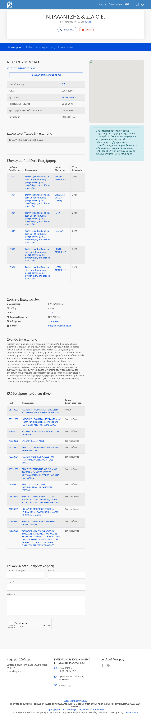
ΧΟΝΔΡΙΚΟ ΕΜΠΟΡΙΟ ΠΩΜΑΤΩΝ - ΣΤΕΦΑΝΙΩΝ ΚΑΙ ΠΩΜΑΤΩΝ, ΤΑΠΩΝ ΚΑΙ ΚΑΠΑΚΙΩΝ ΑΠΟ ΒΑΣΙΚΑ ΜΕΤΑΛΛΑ (41, 499)
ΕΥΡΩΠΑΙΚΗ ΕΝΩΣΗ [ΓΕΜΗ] (60, 197)
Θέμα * (10, 582)
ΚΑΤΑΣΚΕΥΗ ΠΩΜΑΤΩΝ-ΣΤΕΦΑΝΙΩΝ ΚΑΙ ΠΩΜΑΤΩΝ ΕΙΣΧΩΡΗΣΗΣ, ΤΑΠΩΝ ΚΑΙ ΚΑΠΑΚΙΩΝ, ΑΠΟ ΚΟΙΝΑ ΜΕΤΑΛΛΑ (41, 422)
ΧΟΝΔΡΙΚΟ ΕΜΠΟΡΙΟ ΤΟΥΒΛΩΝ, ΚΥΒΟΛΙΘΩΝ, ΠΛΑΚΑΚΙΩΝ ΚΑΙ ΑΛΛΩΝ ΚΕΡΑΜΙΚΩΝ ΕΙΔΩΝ (40, 512)
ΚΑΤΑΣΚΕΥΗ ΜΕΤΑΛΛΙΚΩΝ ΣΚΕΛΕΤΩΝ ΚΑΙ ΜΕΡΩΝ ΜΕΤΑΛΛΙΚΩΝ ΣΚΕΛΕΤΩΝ (40, 411)
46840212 (13, 521)
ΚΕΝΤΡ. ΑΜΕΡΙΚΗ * (60, 250)
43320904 (13, 456)
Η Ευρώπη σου (14, 671)
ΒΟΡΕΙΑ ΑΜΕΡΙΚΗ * (60, 178)
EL (129, 4)
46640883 (13, 496)
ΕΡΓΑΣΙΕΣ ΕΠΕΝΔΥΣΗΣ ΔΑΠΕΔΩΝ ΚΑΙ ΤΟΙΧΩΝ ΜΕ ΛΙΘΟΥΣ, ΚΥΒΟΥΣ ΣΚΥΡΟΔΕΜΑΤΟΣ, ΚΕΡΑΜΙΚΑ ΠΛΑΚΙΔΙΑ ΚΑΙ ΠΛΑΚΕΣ (40, 473)
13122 (88, 21)
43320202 (13, 447)
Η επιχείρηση (14, 47)
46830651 (13, 509)
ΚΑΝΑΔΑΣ (59, 231)
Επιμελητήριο (115, 4)
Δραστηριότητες (45, 47)
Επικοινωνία (65, 47)
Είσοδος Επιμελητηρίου (75, 700)
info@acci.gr (65, 685)
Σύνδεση (137, 4)
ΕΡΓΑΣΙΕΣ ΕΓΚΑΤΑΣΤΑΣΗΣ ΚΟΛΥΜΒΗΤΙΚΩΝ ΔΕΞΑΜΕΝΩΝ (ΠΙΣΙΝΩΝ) (37, 487)
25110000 (13, 409)
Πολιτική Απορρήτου (93, 709)
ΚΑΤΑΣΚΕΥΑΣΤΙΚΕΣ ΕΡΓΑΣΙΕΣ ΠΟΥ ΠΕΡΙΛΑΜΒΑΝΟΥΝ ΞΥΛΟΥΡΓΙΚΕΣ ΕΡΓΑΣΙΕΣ (38, 459)
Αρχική (102, 4)
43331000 (13, 469)
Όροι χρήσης (53, 709)
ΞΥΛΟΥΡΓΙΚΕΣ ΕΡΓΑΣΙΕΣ (33, 440)
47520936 (13, 530)
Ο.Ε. (64, 84)
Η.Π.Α (57, 212)
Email (88, 29)
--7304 (12, 176)
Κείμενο (11, 594)
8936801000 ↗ (69, 97)
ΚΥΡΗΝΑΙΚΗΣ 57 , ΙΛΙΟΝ (24, 68)
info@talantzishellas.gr (59, 325)
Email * (51, 570)
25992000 (13, 431)
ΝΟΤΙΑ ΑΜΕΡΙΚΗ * (60, 268)
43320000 (13, 440)
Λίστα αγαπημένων (142, 4)
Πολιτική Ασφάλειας (72, 709)
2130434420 (69, 29)
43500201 (13, 484)
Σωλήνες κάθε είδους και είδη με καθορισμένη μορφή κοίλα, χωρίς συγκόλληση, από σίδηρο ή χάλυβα (37, 182)
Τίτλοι (29, 47)
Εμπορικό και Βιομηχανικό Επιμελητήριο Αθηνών (27, 666)
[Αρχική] (9, 4)
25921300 (13, 419)
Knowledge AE (131, 712)
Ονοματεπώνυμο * (16, 570)
